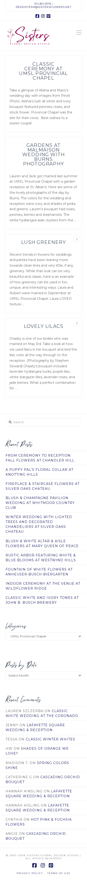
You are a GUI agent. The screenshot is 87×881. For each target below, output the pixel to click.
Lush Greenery (43, 242)
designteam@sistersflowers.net (43, 7)
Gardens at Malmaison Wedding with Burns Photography (43, 154)
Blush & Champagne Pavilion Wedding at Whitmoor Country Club (40, 503)
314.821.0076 (42, 3)
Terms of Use (59, 873)
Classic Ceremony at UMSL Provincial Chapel (43, 71)
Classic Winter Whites (50, 739)
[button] (79, 32)
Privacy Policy (30, 873)
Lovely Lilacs (44, 326)
